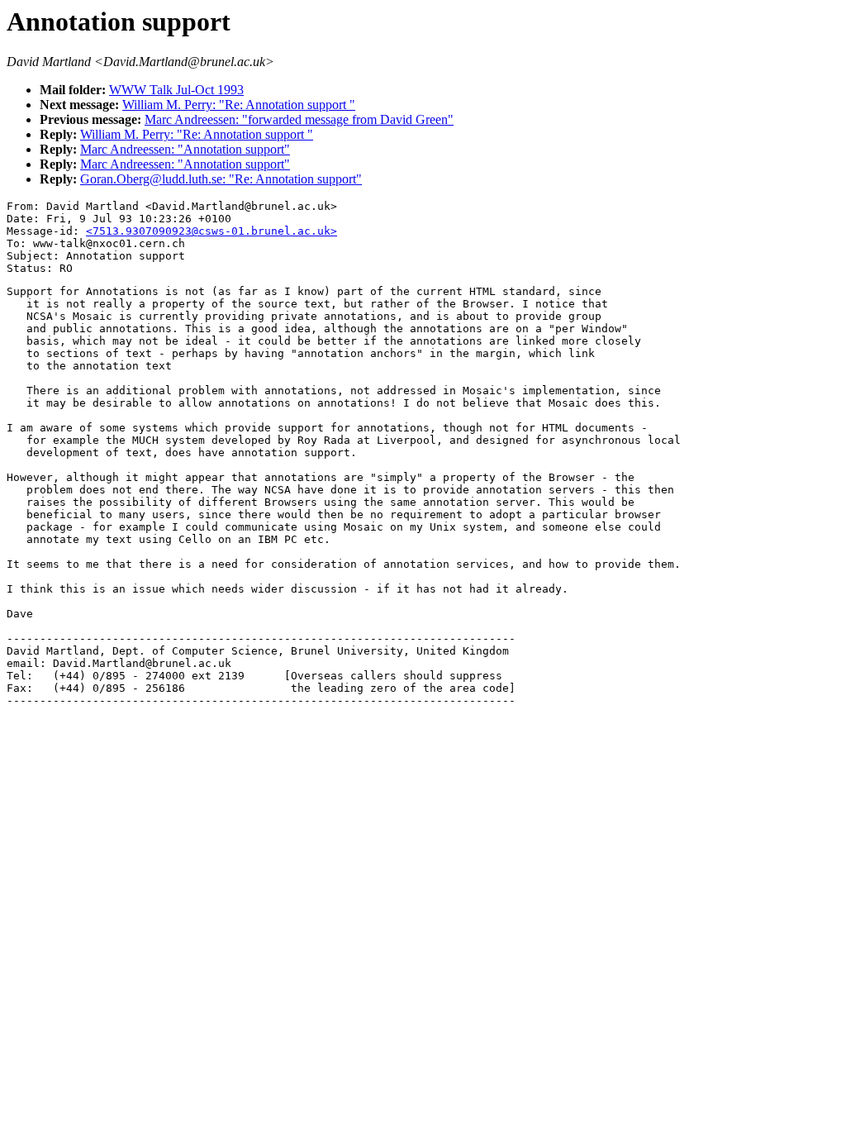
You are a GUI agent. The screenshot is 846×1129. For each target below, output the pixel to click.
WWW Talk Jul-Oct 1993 (176, 90)
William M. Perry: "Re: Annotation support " (238, 105)
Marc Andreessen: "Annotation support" (185, 149)
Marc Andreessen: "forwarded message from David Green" (299, 119)
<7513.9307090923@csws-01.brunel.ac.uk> (211, 231)
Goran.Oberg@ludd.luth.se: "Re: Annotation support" (221, 179)
